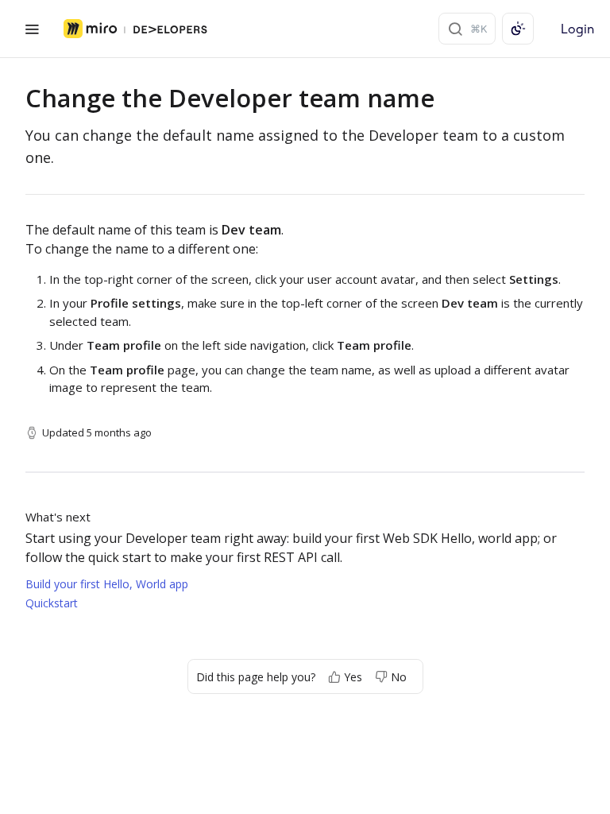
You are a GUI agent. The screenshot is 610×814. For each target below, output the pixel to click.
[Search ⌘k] (467, 29)
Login (577, 29)
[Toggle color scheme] (518, 29)
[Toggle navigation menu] (32, 29)
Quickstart (51, 602)
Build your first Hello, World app (106, 583)
